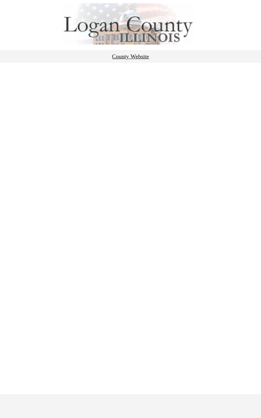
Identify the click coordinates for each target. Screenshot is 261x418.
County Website (130, 56)
